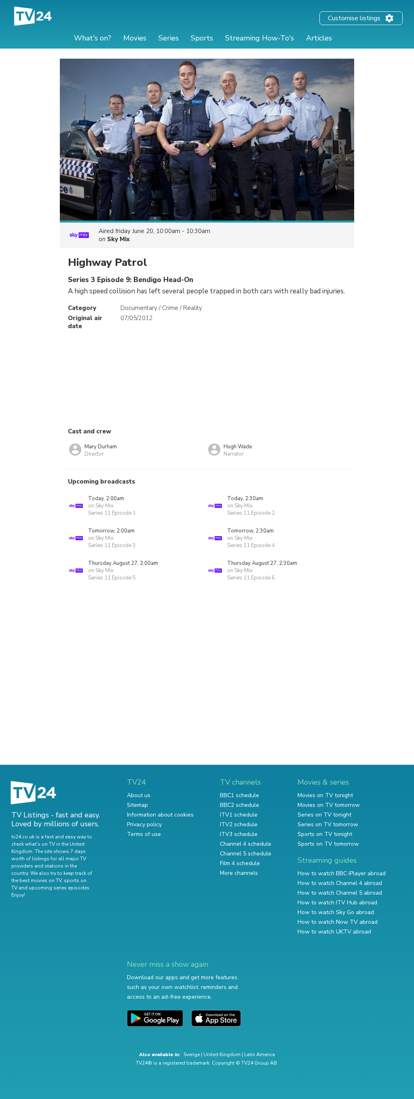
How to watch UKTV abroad (334, 932)
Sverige (192, 1054)
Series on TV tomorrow (328, 824)
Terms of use (144, 834)
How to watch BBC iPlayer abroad (342, 873)
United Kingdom (222, 1054)
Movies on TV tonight (325, 795)
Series (168, 38)
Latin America (259, 1054)
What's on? (92, 38)
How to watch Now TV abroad (338, 922)
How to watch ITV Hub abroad (337, 902)
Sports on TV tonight (325, 834)
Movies (134, 38)
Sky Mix (118, 239)
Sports (202, 38)
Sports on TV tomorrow (328, 844)
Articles (319, 38)
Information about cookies (160, 815)
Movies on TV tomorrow (329, 805)
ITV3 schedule (239, 834)
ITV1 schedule (239, 815)
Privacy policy (144, 824)
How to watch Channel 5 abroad (340, 893)
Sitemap (137, 805)
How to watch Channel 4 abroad (340, 883)
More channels (239, 873)
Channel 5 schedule (245, 853)
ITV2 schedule (239, 824)
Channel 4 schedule (245, 844)
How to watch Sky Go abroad (336, 912)
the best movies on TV (36, 880)
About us (138, 795)
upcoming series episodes (59, 888)
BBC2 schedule (239, 805)
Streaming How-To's (259, 38)
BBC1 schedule (239, 795)
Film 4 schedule (240, 863)
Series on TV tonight (324, 815)
